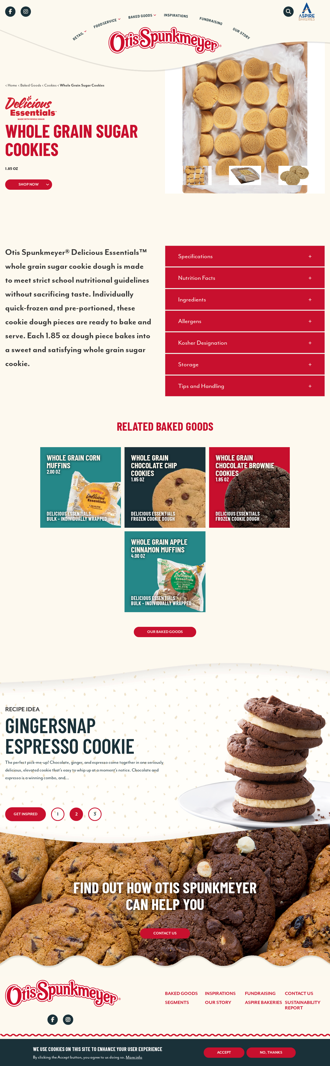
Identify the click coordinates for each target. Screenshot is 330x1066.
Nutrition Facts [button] (196, 278)
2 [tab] (76, 814)
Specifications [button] (195, 256)
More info (134, 1057)
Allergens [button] (189, 321)
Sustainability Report (302, 1005)
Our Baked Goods (165, 632)
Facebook (10, 11)
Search (288, 11)
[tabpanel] (165, 736)
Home (12, 85)
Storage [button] (188, 364)
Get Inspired (25, 814)
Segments (177, 1002)
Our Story (218, 1002)
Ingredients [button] (192, 299)
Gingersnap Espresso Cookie (70, 735)
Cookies (50, 85)
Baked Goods (30, 85)
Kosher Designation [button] (202, 342)
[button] (74, 184)
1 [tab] (58, 814)
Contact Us (165, 933)
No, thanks (271, 1053)
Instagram (26, 11)
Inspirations (220, 993)
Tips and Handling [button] (201, 386)
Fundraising (260, 993)
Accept (224, 1053)
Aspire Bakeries (263, 1002)
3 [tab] (95, 814)
